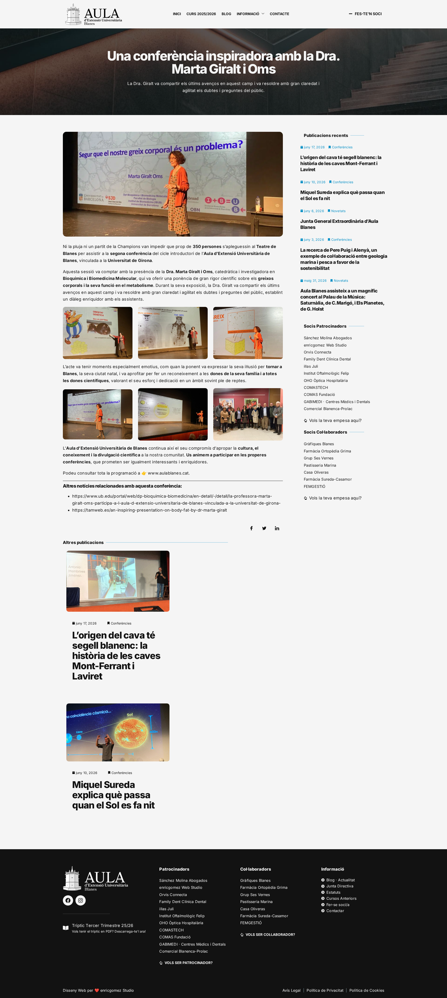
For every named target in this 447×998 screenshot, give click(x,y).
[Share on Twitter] (264, 528)
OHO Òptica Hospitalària (326, 380)
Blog (226, 14)
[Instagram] (80, 900)
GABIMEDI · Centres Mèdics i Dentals (337, 401)
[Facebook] (68, 900)
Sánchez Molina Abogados (328, 338)
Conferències (121, 623)
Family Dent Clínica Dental (327, 359)
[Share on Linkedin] (277, 528)
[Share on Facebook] (251, 528)
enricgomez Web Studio (325, 345)
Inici (177, 14)
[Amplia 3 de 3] (276, 313)
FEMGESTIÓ (314, 486)
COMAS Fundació (319, 394)
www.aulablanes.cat (168, 473)
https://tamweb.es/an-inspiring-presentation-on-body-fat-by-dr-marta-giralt (149, 510)
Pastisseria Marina (320, 465)
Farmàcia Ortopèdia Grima (327, 451)
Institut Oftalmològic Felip (326, 373)
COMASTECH (316, 387)
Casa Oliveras (316, 472)
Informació (248, 14)
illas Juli (311, 366)
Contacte (279, 14)
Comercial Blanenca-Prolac (328, 408)
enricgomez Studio (117, 990)
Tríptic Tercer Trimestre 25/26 (102, 925)
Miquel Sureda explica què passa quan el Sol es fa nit (113, 795)
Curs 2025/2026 (201, 14)
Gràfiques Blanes (319, 443)
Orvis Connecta (317, 352)
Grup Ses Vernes (318, 458)
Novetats (338, 211)
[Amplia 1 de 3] (126, 313)
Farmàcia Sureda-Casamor (328, 479)
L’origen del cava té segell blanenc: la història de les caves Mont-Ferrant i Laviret (116, 655)
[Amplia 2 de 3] (201, 313)
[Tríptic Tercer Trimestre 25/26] (65, 928)
